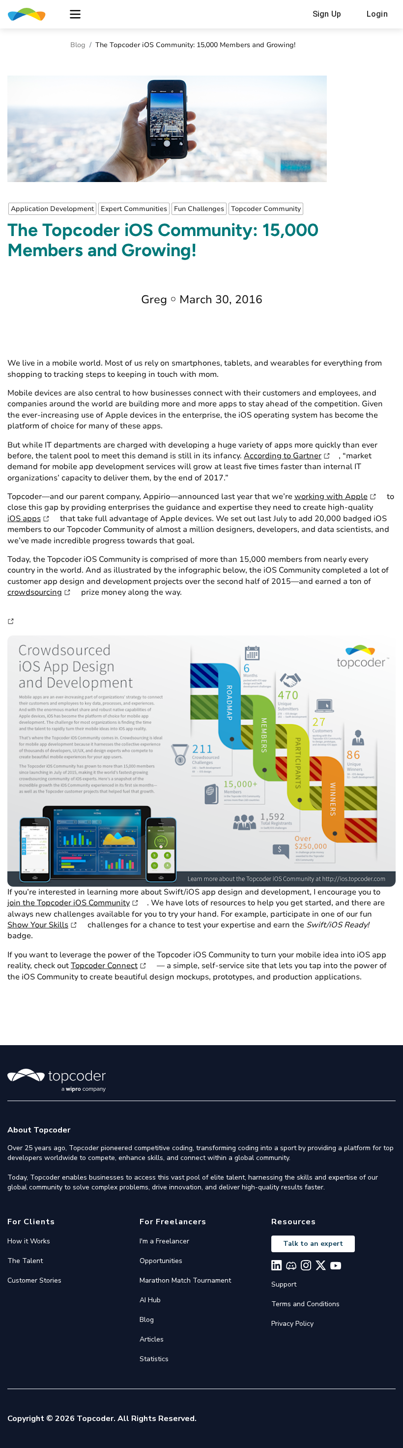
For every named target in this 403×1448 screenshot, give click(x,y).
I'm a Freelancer (164, 1241)
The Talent (25, 1260)
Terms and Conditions (305, 1304)
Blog (78, 45)
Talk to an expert (313, 1243)
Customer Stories (34, 1280)
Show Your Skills (37, 925)
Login (377, 14)
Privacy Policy (292, 1323)
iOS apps (24, 518)
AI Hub (150, 1300)
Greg (154, 299)
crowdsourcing (34, 592)
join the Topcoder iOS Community (68, 902)
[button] (75, 14)
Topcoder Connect (104, 965)
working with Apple (331, 496)
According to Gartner (282, 455)
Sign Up (327, 14)
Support (283, 1284)
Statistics (154, 1359)
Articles (152, 1339)
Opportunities (161, 1260)
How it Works (28, 1241)
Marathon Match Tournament (185, 1280)
